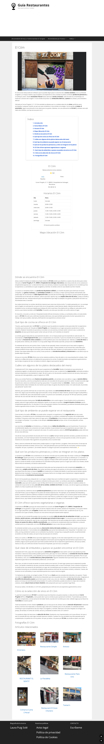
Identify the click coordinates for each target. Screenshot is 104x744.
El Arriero (21, 650)
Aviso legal (42, 727)
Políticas (71, 38)
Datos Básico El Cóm (41, 126)
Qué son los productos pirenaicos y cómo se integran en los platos (55, 145)
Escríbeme (76, 727)
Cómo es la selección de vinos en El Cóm (48, 153)
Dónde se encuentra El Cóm (43, 134)
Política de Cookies (46, 737)
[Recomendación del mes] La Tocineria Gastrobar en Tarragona (28, 38)
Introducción (38, 123)
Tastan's (66, 705)
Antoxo (66, 646)
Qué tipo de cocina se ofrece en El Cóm (46, 137)
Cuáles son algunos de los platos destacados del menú (51, 139)
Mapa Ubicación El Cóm (41, 131)
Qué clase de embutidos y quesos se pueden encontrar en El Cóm (56, 150)
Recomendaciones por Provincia (56, 38)
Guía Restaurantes (33, 5)
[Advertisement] (52, 25)
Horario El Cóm (39, 128)
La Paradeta (45, 678)
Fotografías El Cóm (41, 155)
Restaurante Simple (48, 646)
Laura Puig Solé (18, 727)
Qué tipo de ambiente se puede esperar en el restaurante (52, 142)
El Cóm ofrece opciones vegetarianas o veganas (50, 147)
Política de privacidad (48, 732)
